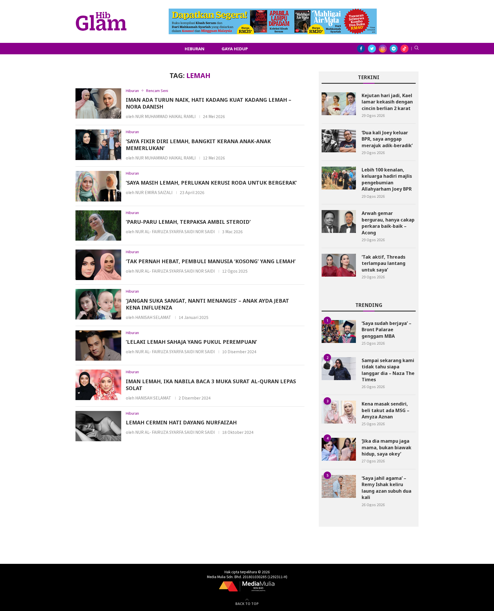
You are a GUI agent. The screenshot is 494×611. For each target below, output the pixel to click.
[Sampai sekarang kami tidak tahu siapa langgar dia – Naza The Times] (339, 368)
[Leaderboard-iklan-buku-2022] (273, 11)
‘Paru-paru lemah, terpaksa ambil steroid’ (188, 221)
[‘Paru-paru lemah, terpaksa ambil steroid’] (98, 225)
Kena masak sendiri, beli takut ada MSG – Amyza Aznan (385, 410)
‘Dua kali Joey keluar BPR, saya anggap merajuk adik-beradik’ (387, 139)
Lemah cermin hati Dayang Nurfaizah (181, 422)
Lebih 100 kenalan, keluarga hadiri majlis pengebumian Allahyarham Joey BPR (387, 179)
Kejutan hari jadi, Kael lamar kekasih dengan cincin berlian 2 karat (387, 101)
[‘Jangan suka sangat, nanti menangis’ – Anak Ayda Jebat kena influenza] (98, 304)
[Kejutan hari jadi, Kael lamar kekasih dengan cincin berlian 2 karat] (339, 103)
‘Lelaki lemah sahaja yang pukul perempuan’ (191, 341)
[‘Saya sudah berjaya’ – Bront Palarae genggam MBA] (339, 331)
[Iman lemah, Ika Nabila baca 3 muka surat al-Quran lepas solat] (98, 385)
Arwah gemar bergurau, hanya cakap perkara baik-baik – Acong (388, 222)
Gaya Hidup (235, 48)
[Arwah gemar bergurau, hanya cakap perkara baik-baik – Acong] (339, 221)
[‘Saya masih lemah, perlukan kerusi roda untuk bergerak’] (98, 186)
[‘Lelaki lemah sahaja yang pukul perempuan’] (98, 345)
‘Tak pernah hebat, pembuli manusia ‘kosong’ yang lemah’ (211, 261)
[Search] (417, 48)
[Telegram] (394, 49)
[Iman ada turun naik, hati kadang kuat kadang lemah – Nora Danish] (98, 103)
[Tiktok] (405, 49)
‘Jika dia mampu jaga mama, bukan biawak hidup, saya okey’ (386, 447)
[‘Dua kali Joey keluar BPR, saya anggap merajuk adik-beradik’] (339, 140)
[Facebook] (361, 49)
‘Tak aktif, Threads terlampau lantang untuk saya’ (383, 263)
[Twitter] (372, 49)
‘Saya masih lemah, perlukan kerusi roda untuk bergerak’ (211, 182)
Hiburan (194, 48)
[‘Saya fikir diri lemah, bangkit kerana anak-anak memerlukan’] (98, 144)
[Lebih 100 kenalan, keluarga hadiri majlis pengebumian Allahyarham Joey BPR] (339, 178)
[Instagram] (383, 49)
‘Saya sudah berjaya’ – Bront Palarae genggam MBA (386, 329)
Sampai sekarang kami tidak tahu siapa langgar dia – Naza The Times (388, 370)
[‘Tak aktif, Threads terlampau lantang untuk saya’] (339, 265)
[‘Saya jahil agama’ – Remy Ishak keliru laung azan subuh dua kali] (339, 486)
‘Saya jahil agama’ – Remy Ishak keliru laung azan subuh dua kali (386, 487)
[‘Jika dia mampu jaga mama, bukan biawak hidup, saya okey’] (339, 449)
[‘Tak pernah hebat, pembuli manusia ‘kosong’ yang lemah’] (98, 264)
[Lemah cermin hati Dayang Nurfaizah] (98, 426)
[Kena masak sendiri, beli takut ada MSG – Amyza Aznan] (339, 412)
